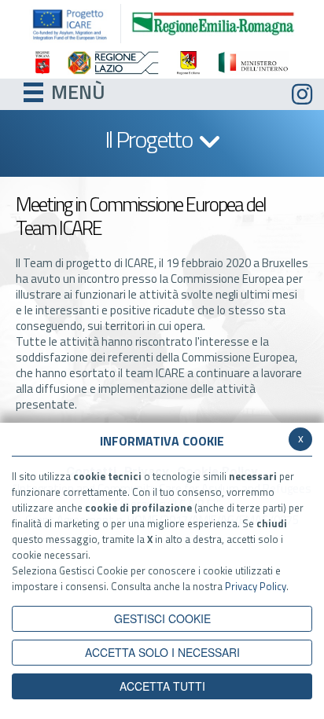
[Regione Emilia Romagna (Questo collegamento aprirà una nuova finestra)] (213, 22)
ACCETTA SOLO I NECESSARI (162, 652)
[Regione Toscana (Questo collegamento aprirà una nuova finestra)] (42, 63)
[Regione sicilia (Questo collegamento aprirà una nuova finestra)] (188, 63)
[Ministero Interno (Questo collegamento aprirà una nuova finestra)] (253, 63)
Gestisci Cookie (162, 618)
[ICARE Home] (74, 23)
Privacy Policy (255, 586)
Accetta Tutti (162, 686)
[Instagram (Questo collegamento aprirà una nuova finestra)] (302, 95)
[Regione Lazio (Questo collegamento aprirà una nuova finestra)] (113, 63)
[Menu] (33, 90)
